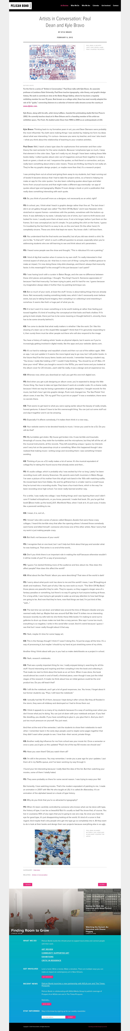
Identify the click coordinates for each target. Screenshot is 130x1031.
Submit (70, 1017)
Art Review (47, 949)
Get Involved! (47, 977)
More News (46, 1004)
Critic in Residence (51, 960)
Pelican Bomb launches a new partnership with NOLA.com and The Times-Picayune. (73, 984)
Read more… (45, 1000)
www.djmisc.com (30, 106)
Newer (28, 884)
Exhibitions (47, 957)
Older (101, 884)
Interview (37, 870)
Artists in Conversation (39, 875)
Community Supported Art (55, 953)
